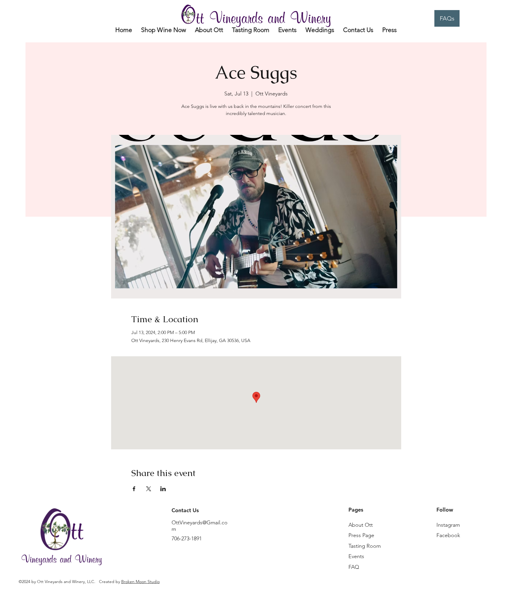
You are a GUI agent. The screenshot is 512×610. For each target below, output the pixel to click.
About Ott (360, 525)
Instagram (448, 525)
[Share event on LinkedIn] (163, 488)
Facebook (448, 535)
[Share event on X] (148, 488)
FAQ (353, 567)
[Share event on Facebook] (134, 488)
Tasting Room (364, 546)
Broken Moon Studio (140, 581)
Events (356, 556)
